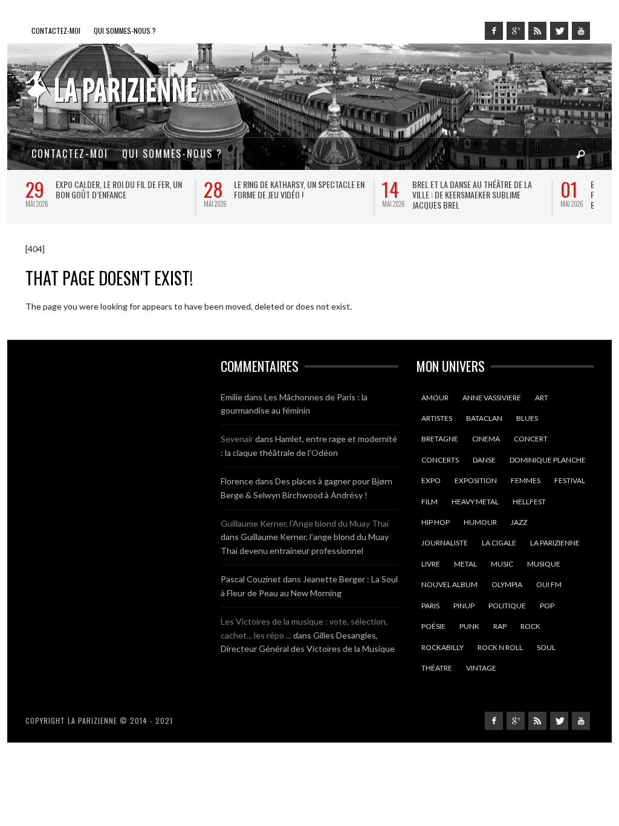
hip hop (435, 522)
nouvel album (449, 584)
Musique (543, 563)
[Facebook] (494, 31)
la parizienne (555, 542)
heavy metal (475, 501)
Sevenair (237, 439)
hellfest (529, 501)
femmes (525, 480)
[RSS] (537, 31)
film (429, 501)
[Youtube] (581, 31)
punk (469, 626)
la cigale (499, 542)
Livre (430, 563)
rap (500, 626)
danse (484, 459)
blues (527, 418)
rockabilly (442, 647)
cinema (486, 438)
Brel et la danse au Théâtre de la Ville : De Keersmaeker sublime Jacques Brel (472, 194)
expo (431, 480)
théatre (436, 667)
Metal (465, 563)
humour (480, 522)
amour (435, 397)
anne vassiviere (491, 397)
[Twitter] (559, 31)
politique (507, 605)
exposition (476, 480)
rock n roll (500, 647)
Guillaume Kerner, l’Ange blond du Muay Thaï (305, 523)
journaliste (444, 542)
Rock (530, 626)
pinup (464, 605)
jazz (519, 522)
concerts (440, 459)
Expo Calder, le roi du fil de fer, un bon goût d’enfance (119, 189)
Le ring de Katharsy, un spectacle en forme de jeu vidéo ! (299, 189)
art (541, 397)
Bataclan (484, 418)
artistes (436, 418)
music (502, 563)
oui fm (549, 584)
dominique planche (548, 459)
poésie (433, 626)
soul (546, 647)
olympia (506, 584)
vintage (481, 667)
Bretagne (439, 438)
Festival (569, 480)
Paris (430, 605)
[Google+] (516, 31)
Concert (531, 438)
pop (547, 605)
